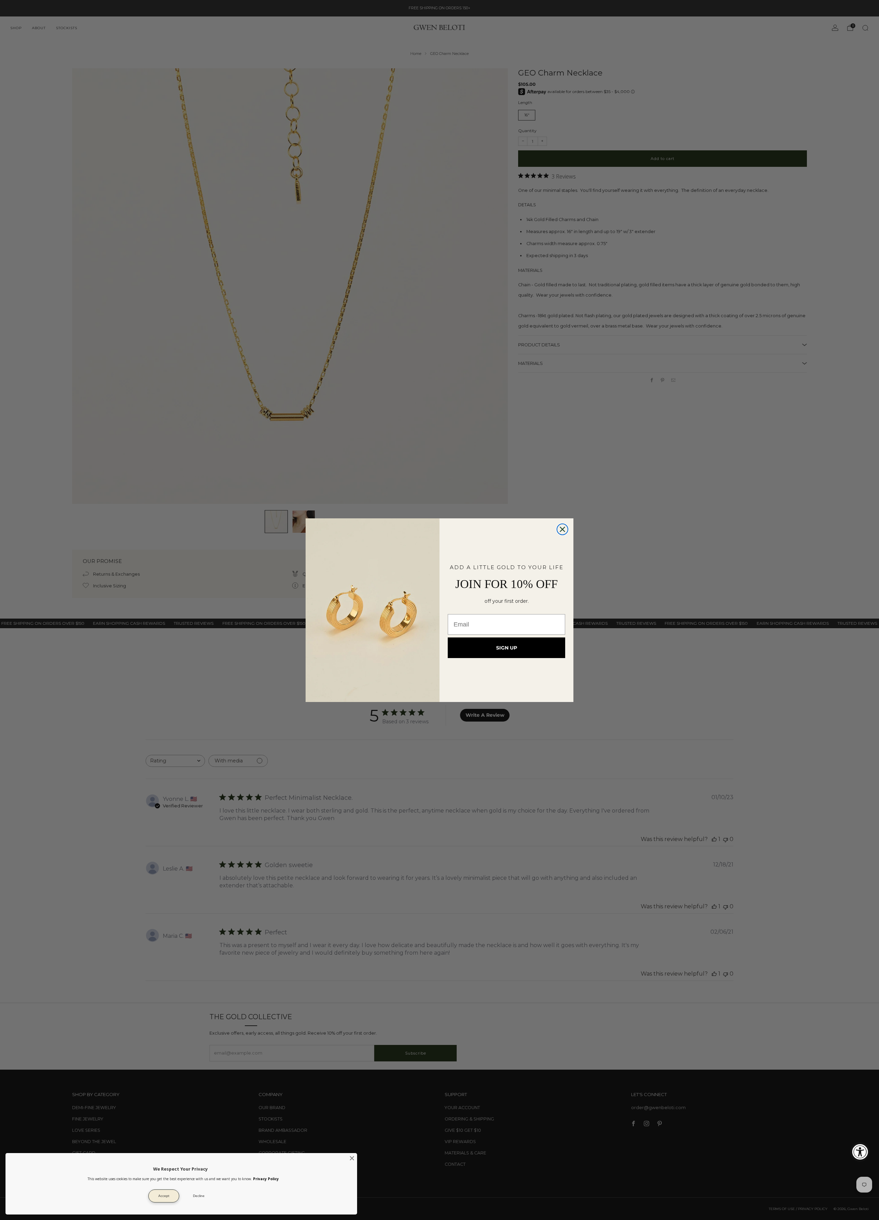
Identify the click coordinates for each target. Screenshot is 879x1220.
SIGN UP (506, 648)
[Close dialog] (562, 529)
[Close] (352, 1158)
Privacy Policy (266, 1178)
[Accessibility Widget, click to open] (860, 1152)
